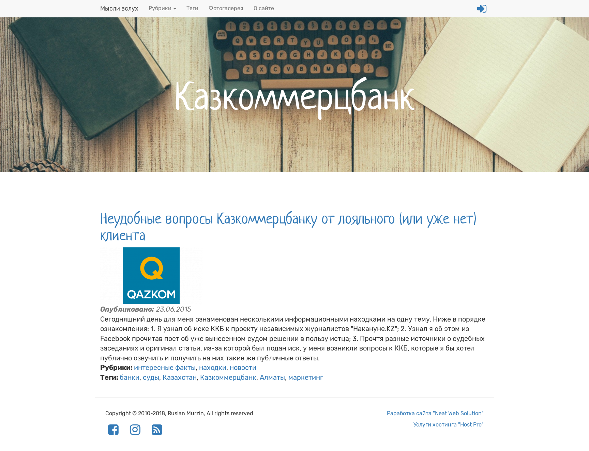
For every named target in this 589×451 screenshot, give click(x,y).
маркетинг (305, 377)
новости (243, 367)
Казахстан (180, 377)
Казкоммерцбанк (228, 377)
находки (212, 367)
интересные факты (165, 367)
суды (151, 377)
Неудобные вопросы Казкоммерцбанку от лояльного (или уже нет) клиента (288, 226)
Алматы (272, 377)
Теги (192, 8)
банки (129, 377)
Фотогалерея (226, 8)
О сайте (264, 8)
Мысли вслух (119, 8)
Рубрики (161, 8)
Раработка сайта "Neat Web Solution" (435, 413)
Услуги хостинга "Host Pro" (448, 424)
